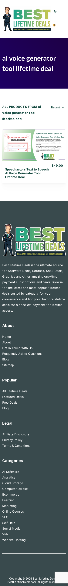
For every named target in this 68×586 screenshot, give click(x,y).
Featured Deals (13, 397)
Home (6, 337)
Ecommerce (10, 494)
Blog (5, 359)
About (6, 342)
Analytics (8, 477)
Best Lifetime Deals (45, 578)
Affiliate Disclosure (15, 434)
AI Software (10, 472)
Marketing (9, 506)
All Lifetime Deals (14, 391)
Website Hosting (14, 540)
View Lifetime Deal (34, 149)
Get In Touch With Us (17, 348)
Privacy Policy (12, 440)
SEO (5, 517)
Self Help (8, 523)
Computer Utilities (15, 489)
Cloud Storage (12, 483)
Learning (8, 500)
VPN (5, 534)
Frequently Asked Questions (22, 354)
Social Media (11, 528)
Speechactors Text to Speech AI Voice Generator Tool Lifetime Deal (27, 173)
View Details (34, 139)
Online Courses (13, 511)
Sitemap (8, 365)
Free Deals (9, 402)
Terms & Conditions (16, 445)
